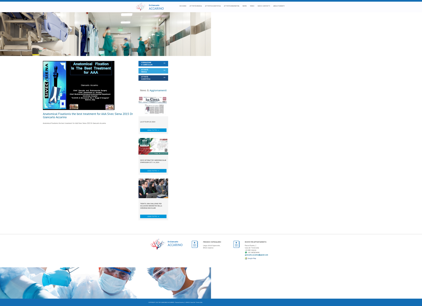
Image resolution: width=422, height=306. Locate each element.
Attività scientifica (213, 6)
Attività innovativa (231, 6)
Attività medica (196, 6)
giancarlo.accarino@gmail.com (256, 255)
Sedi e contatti (264, 6)
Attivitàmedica (144, 71)
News (245, 6)
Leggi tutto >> (153, 130)
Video (252, 6)
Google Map (252, 258)
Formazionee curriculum (146, 63)
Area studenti (279, 6)
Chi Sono (182, 6)
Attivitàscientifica (145, 78)
